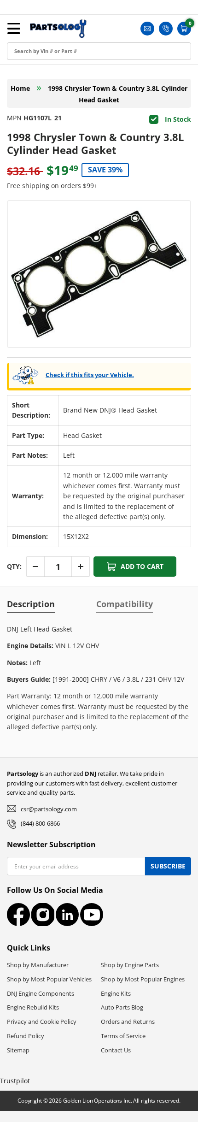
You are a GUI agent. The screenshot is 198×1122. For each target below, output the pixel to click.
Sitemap (18, 1050)
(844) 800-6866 (40, 823)
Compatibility (124, 603)
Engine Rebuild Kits (33, 1007)
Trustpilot (15, 1080)
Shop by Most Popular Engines (143, 979)
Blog (16, 99)
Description (31, 603)
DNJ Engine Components (40, 993)
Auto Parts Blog (122, 1007)
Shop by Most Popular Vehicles (49, 979)
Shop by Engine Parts (130, 965)
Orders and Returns (128, 1021)
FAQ (16, 120)
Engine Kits (116, 993)
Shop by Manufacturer (38, 965)
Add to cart (142, 566)
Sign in (19, 37)
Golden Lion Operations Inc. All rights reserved (121, 1100)
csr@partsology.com (49, 809)
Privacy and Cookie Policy (41, 1021)
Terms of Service (123, 1036)
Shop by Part (29, 79)
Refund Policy (25, 1036)
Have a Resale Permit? (44, 141)
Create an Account (38, 58)
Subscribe (168, 866)
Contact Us (116, 1050)
